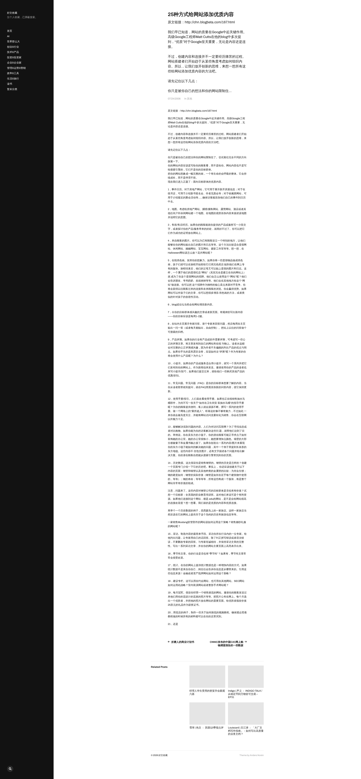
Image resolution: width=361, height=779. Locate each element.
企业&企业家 (14, 62)
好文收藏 (12, 12)
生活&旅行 (13, 78)
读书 (9, 83)
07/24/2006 (174, 98)
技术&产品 (13, 52)
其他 (189, 98)
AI (8, 36)
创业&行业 (13, 46)
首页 (9, 30)
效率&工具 (13, 73)
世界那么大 (13, 41)
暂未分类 (12, 89)
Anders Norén (257, 755)
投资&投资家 (14, 57)
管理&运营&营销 (16, 68)
